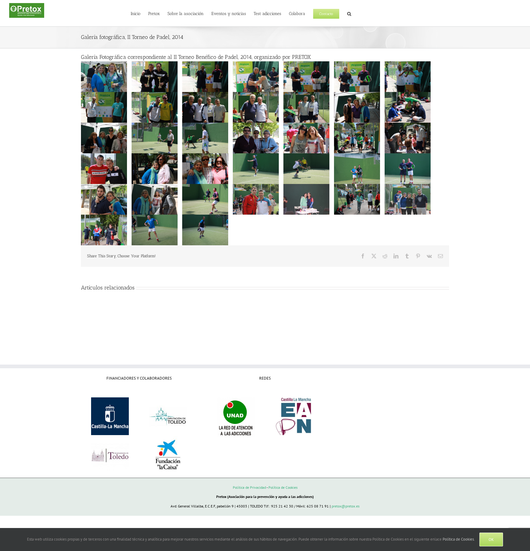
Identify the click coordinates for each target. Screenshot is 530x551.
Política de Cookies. (459, 539)
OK (491, 539)
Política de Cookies (283, 487)
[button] (349, 13)
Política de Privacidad (249, 487)
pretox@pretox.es (345, 506)
